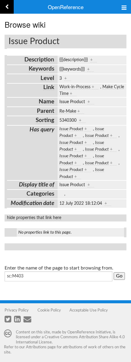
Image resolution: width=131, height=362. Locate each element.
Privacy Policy (17, 310)
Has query (42, 130)
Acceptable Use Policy (88, 310)
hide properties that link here (34, 218)
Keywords (41, 69)
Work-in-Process (74, 87)
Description (39, 60)
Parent (45, 111)
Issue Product (34, 41)
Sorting (45, 120)
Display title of (36, 185)
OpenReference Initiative (89, 332)
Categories (40, 194)
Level (47, 78)
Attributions (36, 347)
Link (48, 87)
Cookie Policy (49, 310)
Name (46, 102)
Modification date (32, 203)
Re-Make (67, 111)
